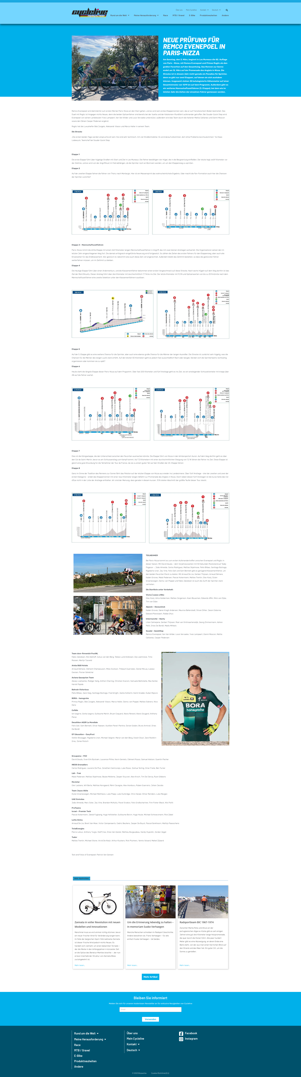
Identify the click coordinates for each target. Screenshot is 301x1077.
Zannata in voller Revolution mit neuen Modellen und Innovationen (97, 924)
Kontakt (203, 10)
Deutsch (215, 10)
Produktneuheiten (208, 15)
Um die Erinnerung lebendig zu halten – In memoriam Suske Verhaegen (150, 924)
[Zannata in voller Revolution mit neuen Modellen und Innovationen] (98, 901)
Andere (225, 15)
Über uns (179, 10)
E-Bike (192, 15)
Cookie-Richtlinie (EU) (160, 1073)
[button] (225, 10)
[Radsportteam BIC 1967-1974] (203, 901)
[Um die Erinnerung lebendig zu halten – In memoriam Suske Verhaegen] (150, 901)
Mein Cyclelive (191, 10)
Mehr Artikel (151, 976)
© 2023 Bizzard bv (139, 1073)
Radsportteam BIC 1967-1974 (197, 922)
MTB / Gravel (178, 15)
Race (165, 15)
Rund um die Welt (118, 15)
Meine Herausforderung (145, 15)
